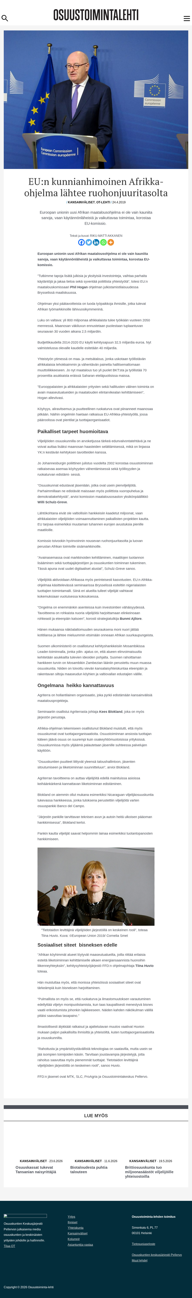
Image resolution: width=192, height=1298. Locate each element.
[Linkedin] (96, 242)
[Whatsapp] (103, 242)
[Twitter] (89, 242)
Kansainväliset (81, 202)
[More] (110, 242)
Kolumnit (74, 1239)
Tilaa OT (9, 1246)
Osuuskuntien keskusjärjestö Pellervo (157, 1254)
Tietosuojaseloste (143, 1244)
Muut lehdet (139, 1260)
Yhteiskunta (75, 1227)
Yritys (71, 1216)
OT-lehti (103, 202)
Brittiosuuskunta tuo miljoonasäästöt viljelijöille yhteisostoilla (149, 1171)
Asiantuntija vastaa (80, 1244)
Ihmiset (72, 1222)
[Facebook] (81, 242)
